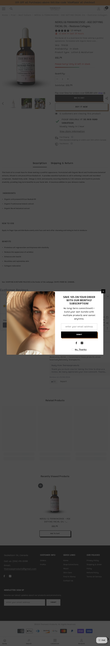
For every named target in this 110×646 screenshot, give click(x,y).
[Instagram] (82, 343)
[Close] (103, 291)
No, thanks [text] (81, 350)
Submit (79, 334)
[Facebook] (76, 343)
